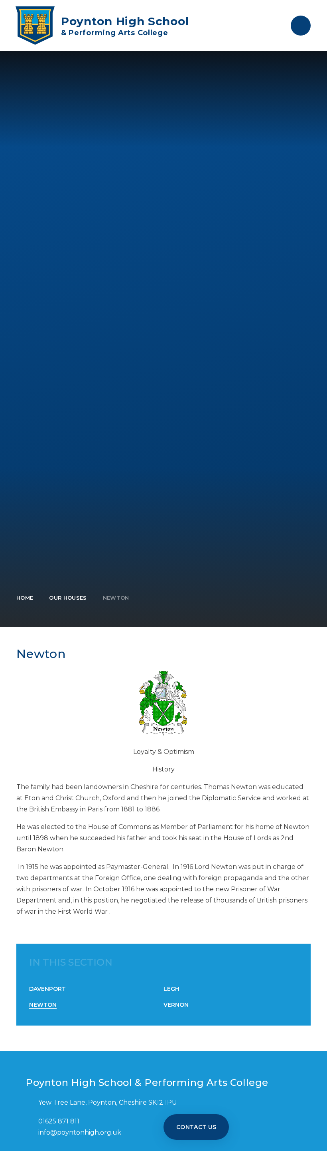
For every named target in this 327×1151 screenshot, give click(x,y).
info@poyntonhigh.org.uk (79, 1132)
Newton (116, 597)
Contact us (196, 1127)
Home (24, 597)
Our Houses (68, 597)
